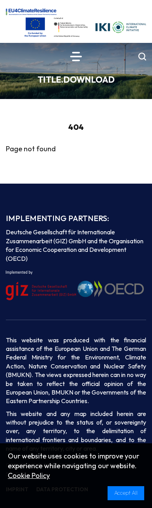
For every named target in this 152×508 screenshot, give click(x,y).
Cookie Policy (29, 475)
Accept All (126, 492)
